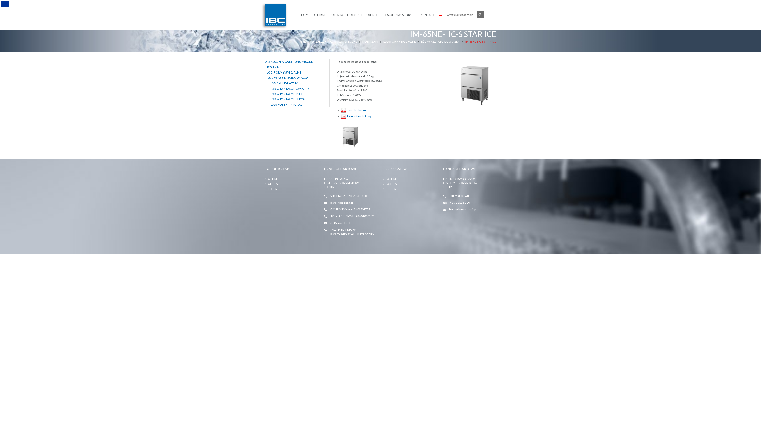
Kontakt (274, 189)
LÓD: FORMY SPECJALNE (399, 41)
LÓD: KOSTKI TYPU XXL (286, 104)
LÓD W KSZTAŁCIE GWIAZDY (440, 41)
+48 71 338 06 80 (459, 196)
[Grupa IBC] (275, 15)
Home (302, 41)
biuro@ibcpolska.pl (341, 202)
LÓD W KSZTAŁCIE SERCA (288, 99)
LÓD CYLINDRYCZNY (284, 83)
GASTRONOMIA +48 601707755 (350, 209)
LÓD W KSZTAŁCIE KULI (286, 94)
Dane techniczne (356, 110)
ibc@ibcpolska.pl (340, 223)
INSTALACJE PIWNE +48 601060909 (352, 216)
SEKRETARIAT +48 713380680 (348, 196)
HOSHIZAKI (370, 41)
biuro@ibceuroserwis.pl (463, 209)
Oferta (273, 183)
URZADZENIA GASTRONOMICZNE (334, 41)
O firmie (273, 178)
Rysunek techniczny (358, 116)
